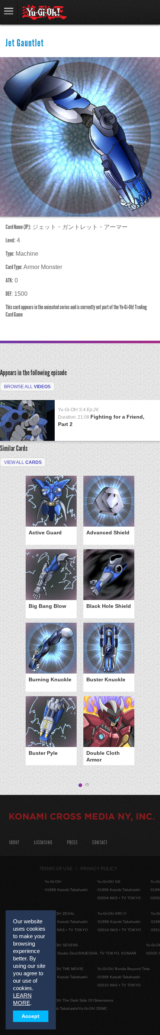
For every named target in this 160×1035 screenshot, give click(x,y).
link (9, 12)
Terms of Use (56, 868)
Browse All (27, 386)
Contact (100, 842)
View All (23, 462)
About (14, 842)
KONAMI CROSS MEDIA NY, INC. (81, 817)
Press (72, 842)
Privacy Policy (98, 868)
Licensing (43, 842)
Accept (30, 1016)
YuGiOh (44, 12)
